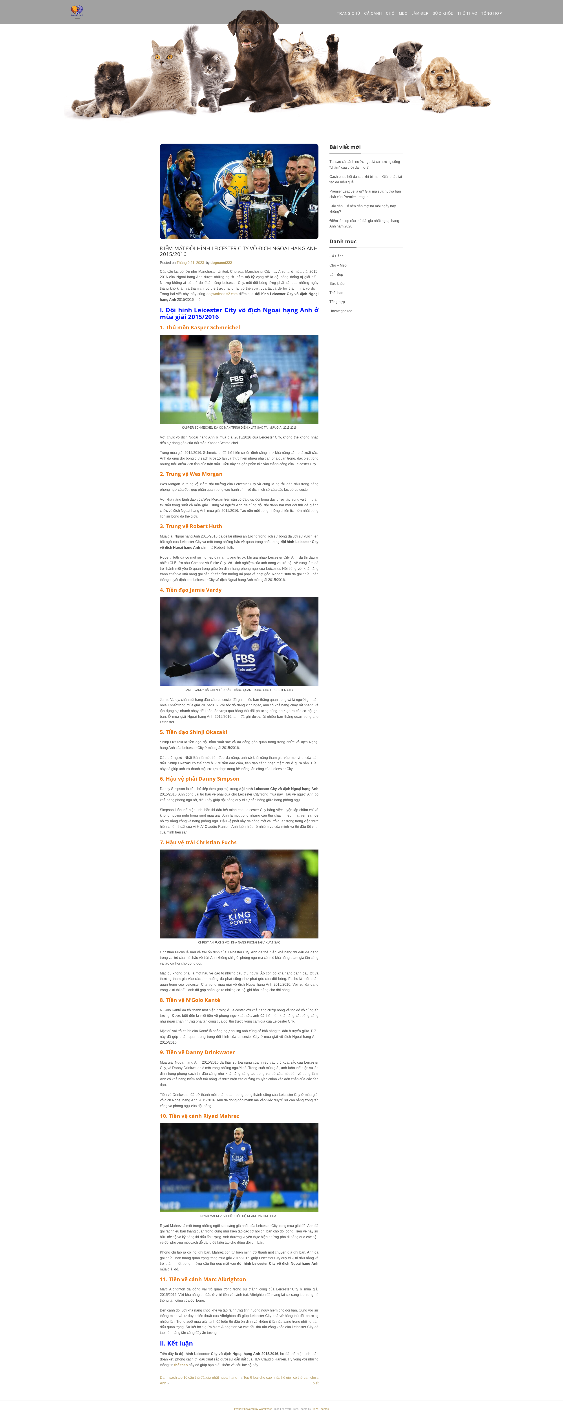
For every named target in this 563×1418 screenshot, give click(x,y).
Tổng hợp (491, 13)
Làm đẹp (420, 13)
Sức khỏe (443, 13)
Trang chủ (348, 13)
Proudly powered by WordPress (253, 1409)
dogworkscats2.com (222, 294)
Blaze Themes (320, 1409)
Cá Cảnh (373, 13)
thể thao (181, 1365)
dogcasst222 (221, 263)
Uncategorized (340, 311)
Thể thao (467, 13)
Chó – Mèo (397, 13)
